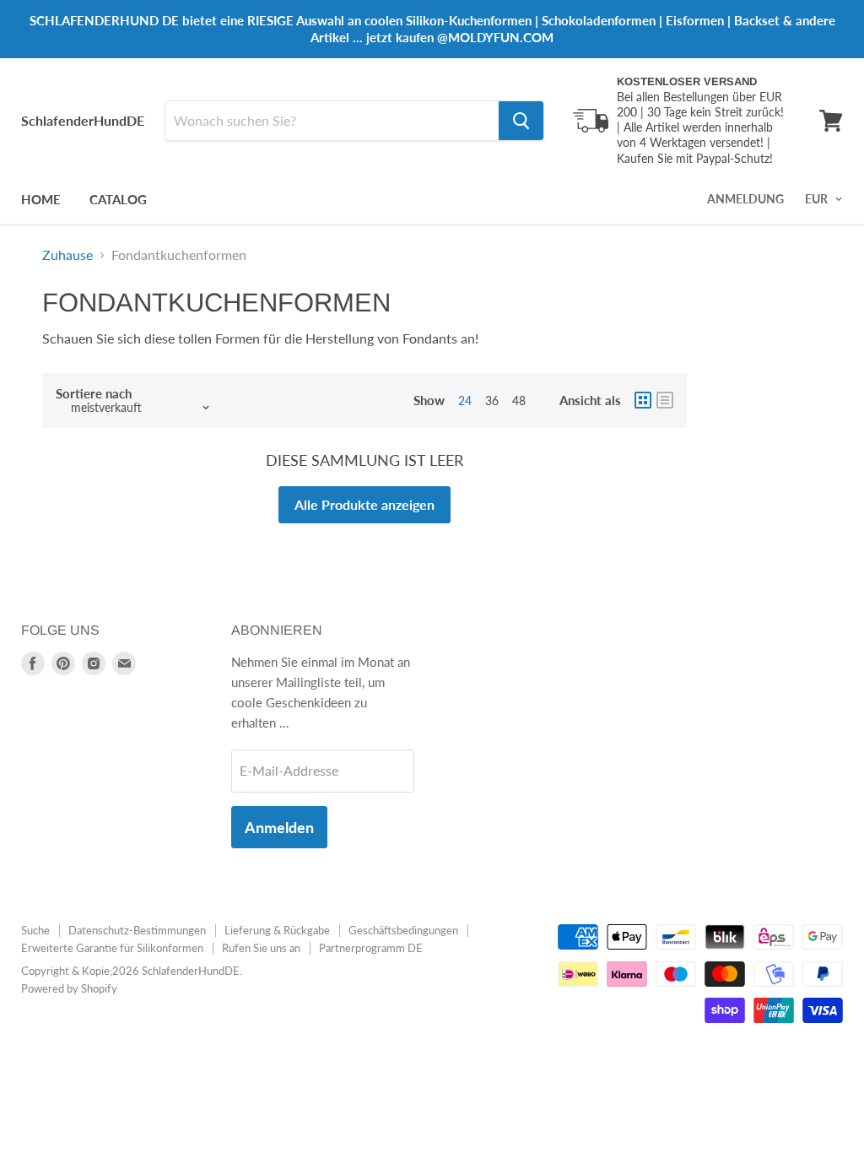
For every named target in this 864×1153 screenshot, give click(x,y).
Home (41, 199)
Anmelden (279, 827)
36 (492, 400)
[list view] (664, 400)
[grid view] (642, 400)
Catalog (118, 199)
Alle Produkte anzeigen (364, 504)
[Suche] (521, 120)
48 (519, 400)
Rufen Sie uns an (261, 948)
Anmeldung (745, 199)
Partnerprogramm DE (371, 948)
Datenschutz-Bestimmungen (137, 930)
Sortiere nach (94, 394)
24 (465, 400)
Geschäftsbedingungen (403, 930)
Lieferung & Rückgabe (277, 930)
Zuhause (67, 255)
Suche (35, 930)
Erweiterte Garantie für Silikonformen (112, 948)
